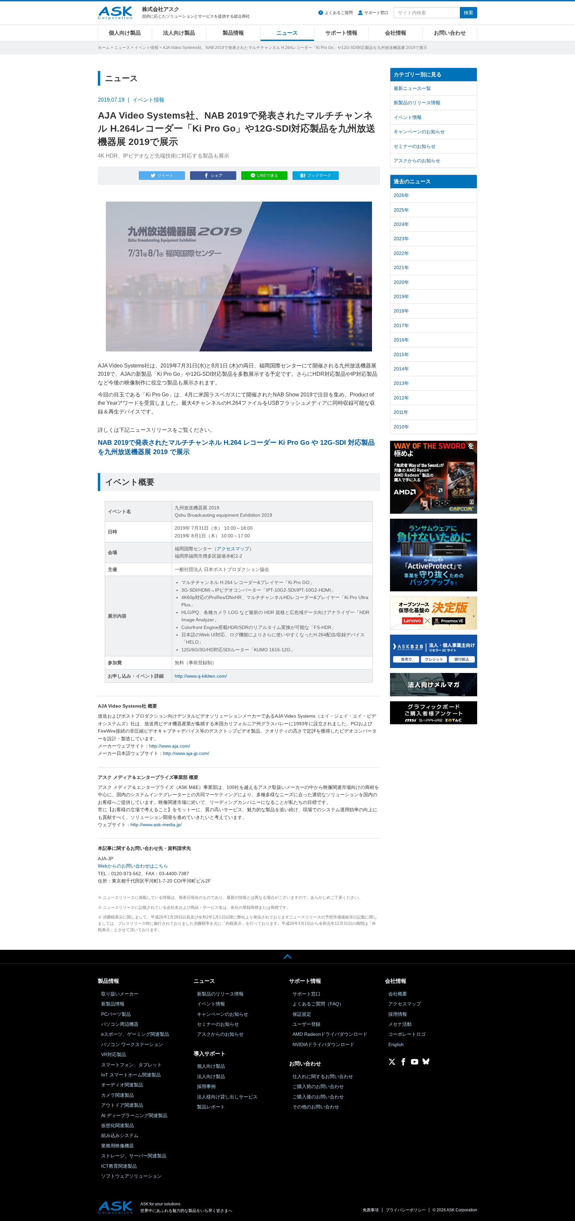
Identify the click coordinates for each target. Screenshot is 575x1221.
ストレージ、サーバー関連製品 (133, 1155)
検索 (468, 12)
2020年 (401, 282)
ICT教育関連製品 (119, 1166)
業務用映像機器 (117, 1145)
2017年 (401, 325)
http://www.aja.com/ (169, 746)
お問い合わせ (450, 33)
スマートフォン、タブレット (131, 1064)
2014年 (401, 368)
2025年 (401, 210)
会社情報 (395, 33)
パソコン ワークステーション (132, 1044)
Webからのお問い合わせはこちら (133, 866)
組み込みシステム (119, 1135)
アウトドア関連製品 (122, 1105)
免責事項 (371, 1210)
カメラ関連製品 (117, 1095)
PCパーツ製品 (116, 1014)
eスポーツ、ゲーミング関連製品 (135, 1034)
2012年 (401, 397)
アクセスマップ (233, 548)
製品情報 (233, 33)
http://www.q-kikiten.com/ (201, 676)
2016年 (401, 339)
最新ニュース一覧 (412, 88)
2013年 (401, 383)
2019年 (401, 296)
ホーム (104, 47)
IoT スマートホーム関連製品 (131, 1074)
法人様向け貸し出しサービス (227, 1096)
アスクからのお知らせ (417, 160)
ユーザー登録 (306, 1024)
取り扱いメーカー (119, 993)
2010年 (401, 426)
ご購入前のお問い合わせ (318, 1086)
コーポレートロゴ (407, 1034)
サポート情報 (341, 33)
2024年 (401, 224)
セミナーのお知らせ (415, 146)
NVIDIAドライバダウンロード (323, 1044)
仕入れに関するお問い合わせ (322, 1076)
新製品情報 (112, 1003)
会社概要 (397, 993)
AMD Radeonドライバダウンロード (329, 1034)
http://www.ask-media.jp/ (156, 824)
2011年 (401, 412)
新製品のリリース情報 (417, 102)
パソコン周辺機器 (119, 1024)
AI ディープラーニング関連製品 (134, 1115)
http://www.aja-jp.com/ (186, 753)
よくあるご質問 (339, 12)
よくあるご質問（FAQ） (318, 1003)
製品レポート (211, 1106)
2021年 (401, 267)
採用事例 (206, 1086)
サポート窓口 (376, 12)
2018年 (401, 310)
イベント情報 (146, 47)
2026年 (401, 195)
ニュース (287, 33)
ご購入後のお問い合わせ (318, 1096)
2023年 (401, 238)
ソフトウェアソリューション (131, 1176)
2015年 (401, 354)
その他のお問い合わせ (315, 1106)
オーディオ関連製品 (122, 1084)
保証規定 (301, 1014)
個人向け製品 (125, 33)
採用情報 (397, 1014)
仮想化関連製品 (117, 1125)
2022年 (401, 253)
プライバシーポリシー (406, 1210)
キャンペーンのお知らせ (419, 131)
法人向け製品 (179, 33)
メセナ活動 (400, 1024)
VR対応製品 (113, 1054)
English (396, 1044)
